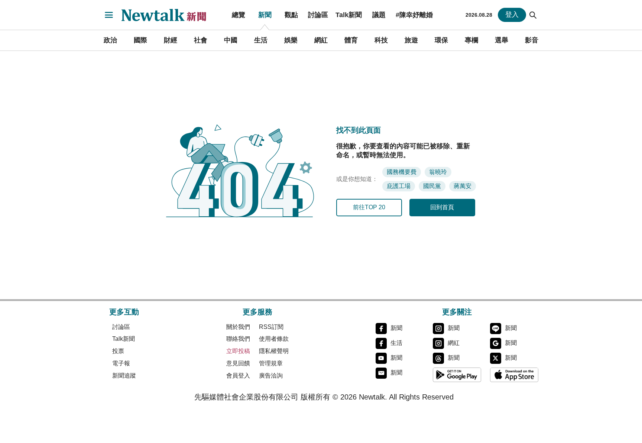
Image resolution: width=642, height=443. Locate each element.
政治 (110, 40)
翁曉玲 (438, 172)
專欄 (471, 40)
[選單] (109, 15)
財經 (170, 40)
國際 (140, 40)
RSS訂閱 (271, 327)
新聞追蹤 (124, 375)
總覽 (238, 15)
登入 (512, 14)
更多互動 (124, 312)
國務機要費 (401, 172)
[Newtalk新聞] (168, 15)
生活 (261, 40)
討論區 (318, 15)
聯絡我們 (238, 339)
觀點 (291, 15)
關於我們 (238, 327)
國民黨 (432, 186)
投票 (118, 351)
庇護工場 (399, 186)
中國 (230, 40)
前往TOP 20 (369, 207)
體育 (351, 40)
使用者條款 (274, 339)
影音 (531, 40)
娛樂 (291, 40)
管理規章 (271, 363)
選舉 (501, 40)
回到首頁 (442, 207)
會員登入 (238, 375)
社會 (200, 40)
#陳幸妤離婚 (414, 15)
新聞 (265, 15)
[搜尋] (533, 15)
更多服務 (257, 312)
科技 (381, 40)
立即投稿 (238, 351)
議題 (379, 15)
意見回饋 (238, 363)
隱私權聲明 (274, 351)
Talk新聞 (348, 15)
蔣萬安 (462, 186)
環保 (441, 40)
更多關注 (457, 312)
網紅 (321, 40)
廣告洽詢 (271, 375)
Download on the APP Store (514, 375)
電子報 (121, 363)
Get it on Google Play (457, 375)
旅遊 (411, 40)
